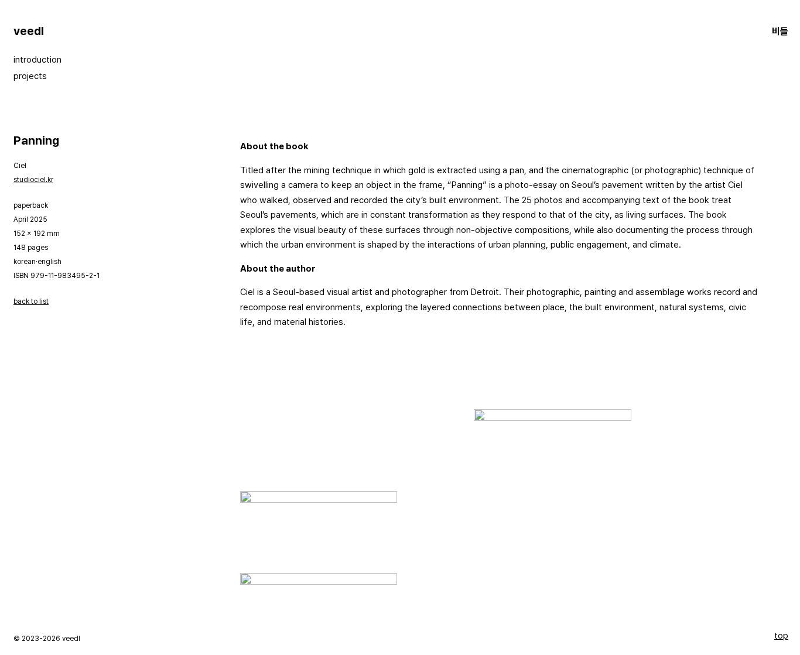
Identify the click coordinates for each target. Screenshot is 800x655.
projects (30, 76)
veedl (28, 31)
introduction (37, 59)
